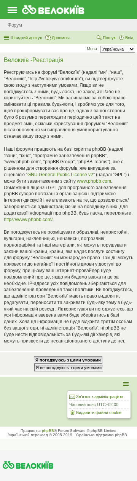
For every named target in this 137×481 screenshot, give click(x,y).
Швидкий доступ (26, 37)
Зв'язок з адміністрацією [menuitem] (99, 396)
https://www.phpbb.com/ (28, 219)
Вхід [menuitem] (129, 37)
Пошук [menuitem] (109, 37)
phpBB (48, 430)
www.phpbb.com (94, 181)
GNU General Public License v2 (60, 174)
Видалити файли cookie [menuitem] (98, 412)
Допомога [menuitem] (61, 37)
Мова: (92, 48)
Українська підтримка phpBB (101, 435)
